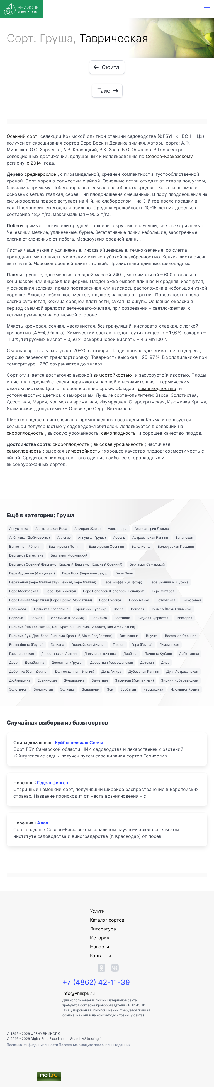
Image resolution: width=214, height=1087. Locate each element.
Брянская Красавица (51, 609)
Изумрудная (153, 689)
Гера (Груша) (142, 645)
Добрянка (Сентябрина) (28, 671)
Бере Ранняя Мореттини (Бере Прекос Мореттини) (50, 600)
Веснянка (99, 618)
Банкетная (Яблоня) (25, 546)
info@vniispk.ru (78, 993)
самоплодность (118, 433)
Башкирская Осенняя (106, 546)
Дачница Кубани (158, 653)
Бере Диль (124, 573)
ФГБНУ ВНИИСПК (45, 1033)
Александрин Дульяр (152, 528)
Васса (119, 609)
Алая (42, 823)
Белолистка (140, 546)
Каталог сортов (107, 920)
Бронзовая (18, 609)
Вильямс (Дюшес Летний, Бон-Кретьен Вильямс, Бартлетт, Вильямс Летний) (72, 627)
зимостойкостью (113, 375)
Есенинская (47, 680)
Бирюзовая (192, 600)
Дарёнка (130, 653)
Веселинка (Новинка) (67, 618)
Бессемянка (139, 600)
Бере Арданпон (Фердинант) (32, 573)
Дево (13, 662)
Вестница (122, 618)
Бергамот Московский (69, 555)
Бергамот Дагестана (26, 555)
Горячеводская (21, 653)
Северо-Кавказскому (169, 156)
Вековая (138, 609)
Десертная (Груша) (67, 662)
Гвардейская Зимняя (88, 645)
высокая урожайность (119, 444)
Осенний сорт (22, 136)
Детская (147, 662)
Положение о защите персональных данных (94, 1045)
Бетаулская (165, 600)
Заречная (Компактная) (134, 680)
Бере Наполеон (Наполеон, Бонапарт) (114, 591)
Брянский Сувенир (91, 609)
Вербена (16, 618)
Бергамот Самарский (147, 564)
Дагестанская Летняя (59, 653)
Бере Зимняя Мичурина (168, 582)
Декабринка (34, 662)
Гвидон (118, 645)
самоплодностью (157, 388)
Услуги (97, 911)
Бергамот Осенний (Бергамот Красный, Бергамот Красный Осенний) (65, 564)
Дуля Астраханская (182, 671)
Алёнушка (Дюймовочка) (29, 537)
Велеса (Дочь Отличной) (172, 609)
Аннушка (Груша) (92, 537)
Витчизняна (129, 636)
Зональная (91, 689)
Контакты (100, 955)
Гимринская (169, 645)
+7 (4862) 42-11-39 (96, 982)
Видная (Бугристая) (153, 618)
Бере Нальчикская (60, 591)
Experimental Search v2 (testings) (75, 1039)
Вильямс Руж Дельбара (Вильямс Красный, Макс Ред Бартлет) (61, 636)
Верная (36, 618)
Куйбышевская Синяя (79, 742)
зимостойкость (82, 451)
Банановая (184, 537)
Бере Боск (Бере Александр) (85, 573)
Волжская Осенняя (180, 636)
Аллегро (64, 537)
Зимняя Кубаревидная (179, 680)
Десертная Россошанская (111, 662)
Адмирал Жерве (87, 528)
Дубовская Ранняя (143, 671)
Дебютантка (189, 653)
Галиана (57, 645)
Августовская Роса (51, 528)
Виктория (184, 618)
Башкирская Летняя (65, 546)
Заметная (100, 680)
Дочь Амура (111, 671)
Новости (99, 946)
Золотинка (17, 689)
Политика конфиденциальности (33, 1045)
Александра (117, 528)
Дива (165, 662)
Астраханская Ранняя (150, 537)
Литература (103, 929)
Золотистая (43, 689)
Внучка (152, 636)
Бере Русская (110, 600)
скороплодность (25, 433)
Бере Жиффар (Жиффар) (122, 582)
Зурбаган (128, 689)
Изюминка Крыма (185, 689)
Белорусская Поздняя (176, 546)
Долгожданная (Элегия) (74, 671)
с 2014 (34, 163)
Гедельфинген (52, 782)
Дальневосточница (100, 653)
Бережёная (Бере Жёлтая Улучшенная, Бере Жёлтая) (52, 582)
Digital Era (39, 1039)
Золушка (67, 689)
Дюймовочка (19, 680)
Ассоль (119, 537)
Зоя (110, 689)
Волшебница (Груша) (26, 645)
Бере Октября (163, 591)
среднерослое (40, 174)
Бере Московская (23, 591)
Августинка (18, 528)
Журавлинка (74, 680)
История (99, 938)
